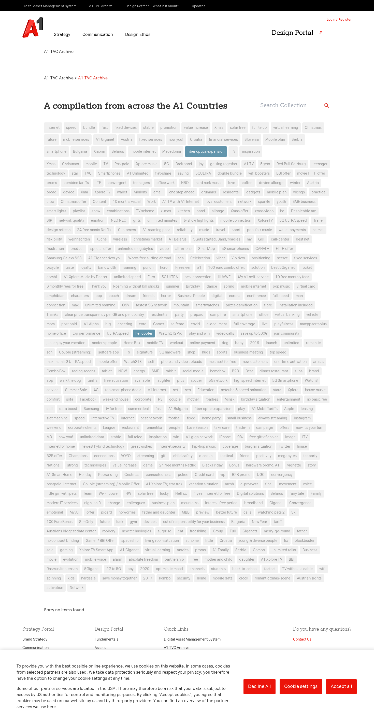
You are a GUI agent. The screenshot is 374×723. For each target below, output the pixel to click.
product (77, 249)
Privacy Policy (133, 269)
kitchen (184, 211)
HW (128, 493)
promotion (168, 127)
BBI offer (283, 173)
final (268, 484)
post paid (69, 324)
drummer (208, 192)
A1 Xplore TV (271, 559)
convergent (117, 183)
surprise (164, 531)
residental (231, 192)
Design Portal (292, 33)
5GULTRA (203, 173)
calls (247, 512)
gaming (66, 550)
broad (51, 192)
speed (71, 127)
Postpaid (122, 164)
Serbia (297, 139)
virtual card (306, 286)
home (201, 578)
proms (52, 183)
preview (202, 512)
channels (197, 569)
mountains (189, 503)
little (209, 540)
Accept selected (227, 469)
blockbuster (304, 540)
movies (183, 550)
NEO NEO (118, 220)
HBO (185, 183)
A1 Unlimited (138, 173)
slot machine (57, 418)
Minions (140, 192)
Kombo (164, 578)
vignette (294, 465)
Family (316, 493)
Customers (127, 230)
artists (318, 362)
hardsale (88, 578)
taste (69, 267)
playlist (79, 211)
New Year (259, 522)
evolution (70, 559)
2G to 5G (113, 569)
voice (307, 484)
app (50, 380)
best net (302, 239)
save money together (119, 578)
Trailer (318, 220)
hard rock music (208, 183)
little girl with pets (62, 493)
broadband (253, 503)
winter (295, 183)
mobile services (76, 139)
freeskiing (198, 531)
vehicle (312, 315)
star (75, 173)
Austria (127, 139)
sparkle (264, 202)
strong (72, 465)
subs (299, 371)
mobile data (223, 578)
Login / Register (339, 19)
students (218, 569)
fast (105, 127)
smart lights (56, 211)
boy (130, 569)
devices (149, 522)
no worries (127, 512)
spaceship (130, 540)
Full (233, 531)
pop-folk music (259, 230)
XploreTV (265, 220)
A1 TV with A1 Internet (180, 202)
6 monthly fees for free (65, 286)
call (50, 409)
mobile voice (95, 559)
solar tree (238, 127)
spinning (54, 578)
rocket (306, 267)
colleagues (136, 503)
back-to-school (244, 569)
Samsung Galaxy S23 (64, 258)
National (54, 465)
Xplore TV (102, 192)
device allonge (271, 183)
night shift (92, 503)
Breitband (184, 164)
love (231, 183)
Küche (101, 239)
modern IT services (62, 503)
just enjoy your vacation (66, 343)
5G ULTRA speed (293, 220)
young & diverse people (257, 540)
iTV (305, 437)
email (158, 192)
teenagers (141, 183)
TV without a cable (297, 569)
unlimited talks (283, 550)
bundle (89, 127)
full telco (259, 127)
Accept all (341, 686)
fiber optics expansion (206, 151)
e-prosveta (249, 484)
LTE (98, 183)
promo (200, 550)
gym (133, 522)
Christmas (313, 127)
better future (226, 512)
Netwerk (76, 588)
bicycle (53, 267)
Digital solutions (250, 493)
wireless (120, 239)
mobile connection (235, 220)
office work (165, 183)
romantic (313, 343)
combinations (118, 211)
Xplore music (146, 164)
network (244, 202)
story (312, 465)
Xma (84, 192)
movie (51, 559)
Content (99, 202)
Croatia (196, 139)
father (302, 531)
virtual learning (285, 127)
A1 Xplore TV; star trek (164, 484)
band (200, 211)
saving (183, 173)
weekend (54, 428)
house (302, 446)
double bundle (230, 173)
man (299, 296)
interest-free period (221, 503)
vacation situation (203, 484)
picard (106, 512)
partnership (174, 559)
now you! (176, 139)
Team (87, 493)
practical (318, 192)
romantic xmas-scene (272, 578)
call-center (280, 239)
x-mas (166, 211)
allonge (218, 211)
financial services (223, 139)
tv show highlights (199, 220)
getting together (223, 164)
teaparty (310, 456)
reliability (185, 230)
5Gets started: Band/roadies (216, 239)
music (204, 230)
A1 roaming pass (156, 230)
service (53, 390)
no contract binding (63, 540)
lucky (164, 493)
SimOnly (86, 522)
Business (310, 550)
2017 (147, 578)
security (183, 578)
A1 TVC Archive (59, 78)
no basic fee (317, 399)
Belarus (117, 151)
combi (52, 277)
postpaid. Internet (61, 484)
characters (80, 296)
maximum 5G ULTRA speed (69, 362)
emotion (97, 220)
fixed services (150, 139)
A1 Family (220, 550)
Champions (78, 456)
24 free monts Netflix (94, 230)
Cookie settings (301, 686)
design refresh (58, 230)
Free (194, 559)
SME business (304, 202)
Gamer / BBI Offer (100, 540)
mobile (91, 164)
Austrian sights (309, 578)
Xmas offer (239, 211)
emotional (55, 512)
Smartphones (109, 173)
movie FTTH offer (311, 173)
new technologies (136, 531)
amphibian (55, 296)
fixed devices (125, 127)
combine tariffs (76, 183)
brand (314, 371)
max (75, 305)
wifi (322, 569)
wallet (122, 192)
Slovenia (251, 139)
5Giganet (92, 569)
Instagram (302, 418)
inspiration (251, 151)
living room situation (162, 540)
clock (243, 578)
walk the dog (70, 380)
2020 (144, 569)
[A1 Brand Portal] (32, 27)
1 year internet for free (212, 493)
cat (180, 531)
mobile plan (276, 192)
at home (192, 540)
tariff (278, 522)
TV (233, 151)
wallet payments (292, 230)
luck (119, 522)
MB (49, 437)
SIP (49, 220)
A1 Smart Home (59, 475)
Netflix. (181, 493)
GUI (261, 239)
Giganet (276, 503)
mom (51, 324)
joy (201, 164)
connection (56, 305)
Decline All (259, 686)
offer (90, 512)
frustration (55, 249)
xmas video (264, 211)
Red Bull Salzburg (291, 164)
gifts (137, 220)
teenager (319, 164)
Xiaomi (99, 151)
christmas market (148, 239)
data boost (68, 409)
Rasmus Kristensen (62, 569)
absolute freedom (143, 559)
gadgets (253, 192)
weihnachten (79, 239)
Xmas (218, 127)
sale (50, 550)
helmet (318, 230)
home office (56, 333)
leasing (307, 409)
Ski (293, 512)
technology (56, 173)
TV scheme (145, 211)
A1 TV (249, 164)
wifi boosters (259, 173)
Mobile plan (275, 139)
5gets (265, 164)
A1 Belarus (177, 239)
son (49, 352)
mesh (229, 484)
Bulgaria (80, 151)
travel (220, 230)
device (68, 192)
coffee (247, 183)
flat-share (163, 173)
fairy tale (297, 493)
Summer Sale (76, 390)
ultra (50, 202)
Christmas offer (73, 202)
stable (148, 127)
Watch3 (311, 380)
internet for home (61, 446)
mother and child (219, 559)
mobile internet (143, 151)
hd (282, 211)
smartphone (56, 151)
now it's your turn (309, 428)
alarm (117, 559)
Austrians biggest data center (71, 531)
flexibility (54, 239)
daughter (246, 559)
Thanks (52, 315)
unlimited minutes (162, 220)
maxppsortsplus (313, 324)
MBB (186, 512)
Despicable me (303, 211)
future (51, 139)
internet (53, 127)
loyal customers (219, 202)
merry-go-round (277, 531)
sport (236, 230)
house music (315, 390)
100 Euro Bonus (60, 522)
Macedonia (171, 151)
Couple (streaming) (75, 352)
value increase (196, 127)
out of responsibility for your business (194, 522)
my (249, 239)
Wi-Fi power (109, 493)
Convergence (300, 503)
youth (281, 202)
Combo (259, 550)
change (114, 503)
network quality (71, 220)
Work (151, 202)
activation (55, 588)
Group (218, 531)
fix (286, 540)
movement (287, 484)
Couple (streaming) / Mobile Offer (111, 484)
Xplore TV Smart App (96, 550)
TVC (88, 173)
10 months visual (127, 202)
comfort (53, 399)
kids (71, 578)
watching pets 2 (271, 512)
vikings (299, 192)
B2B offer (54, 456)
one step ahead (182, 192)
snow (96, 211)
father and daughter (158, 512)
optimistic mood (169, 569)
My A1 (75, 512)
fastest (270, 569)
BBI (291, 559)
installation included (296, 305)
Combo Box (56, 371)
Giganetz (249, 531)
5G (166, 164)
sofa (69, 399)
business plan (163, 503)
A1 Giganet (105, 139)
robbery (108, 531)
